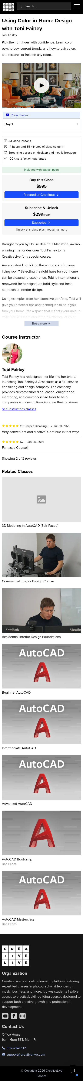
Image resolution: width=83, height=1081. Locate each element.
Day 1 (9, 124)
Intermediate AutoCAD (19, 748)
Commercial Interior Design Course (28, 581)
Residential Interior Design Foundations (31, 636)
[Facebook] (13, 1016)
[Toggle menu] (76, 6)
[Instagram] (22, 1016)
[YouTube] (5, 1016)
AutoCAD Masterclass (18, 919)
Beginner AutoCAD (16, 692)
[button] (73, 1071)
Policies (42, 1076)
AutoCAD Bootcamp (17, 859)
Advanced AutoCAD (17, 803)
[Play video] (41, 85)
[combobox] (44, 6)
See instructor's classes (19, 409)
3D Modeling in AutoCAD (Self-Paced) (30, 525)
